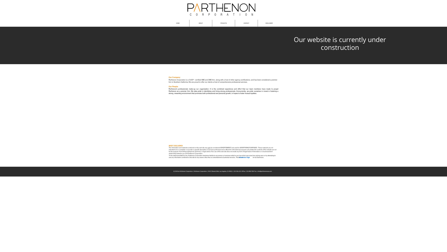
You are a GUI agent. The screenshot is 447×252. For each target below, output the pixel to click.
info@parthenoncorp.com (264, 171)
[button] (244, 157)
